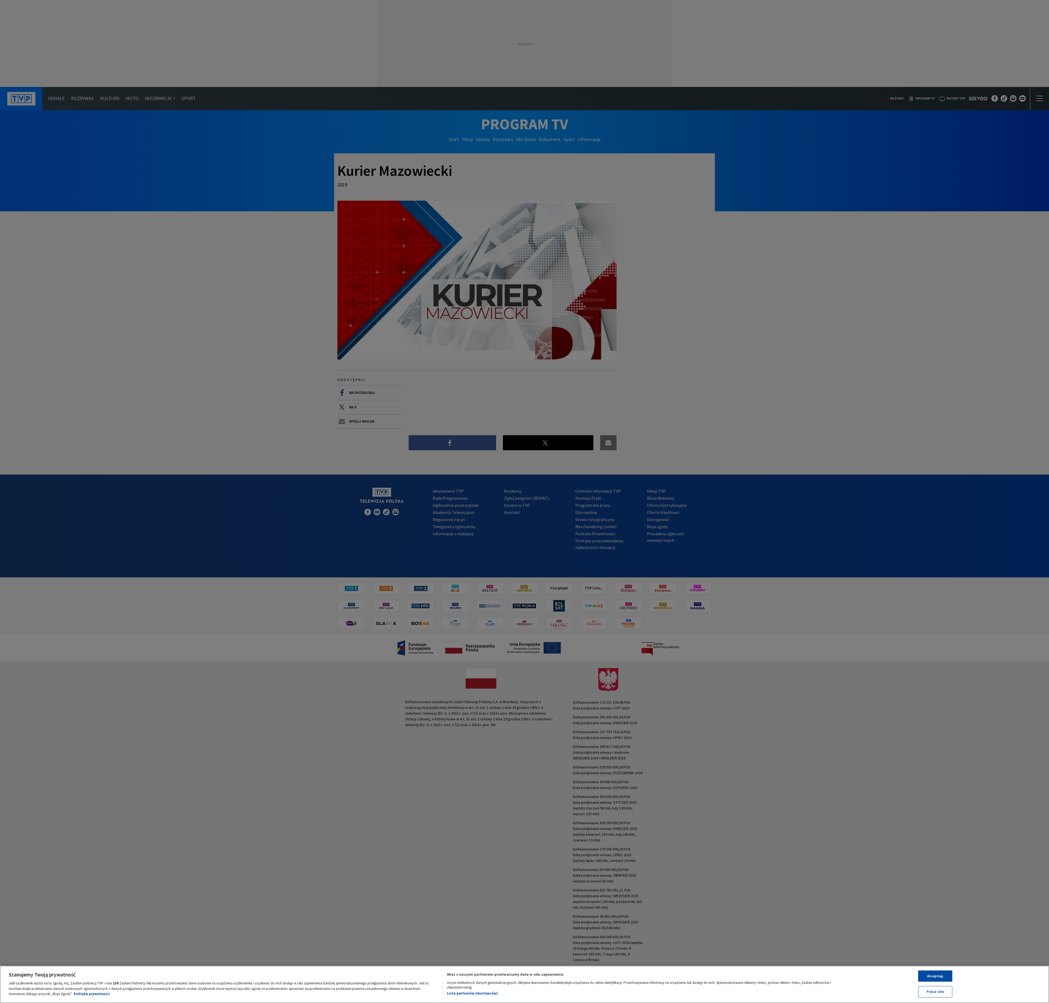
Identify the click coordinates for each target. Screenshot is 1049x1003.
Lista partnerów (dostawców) (472, 993)
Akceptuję (935, 976)
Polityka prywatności (92, 994)
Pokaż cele (935, 991)
